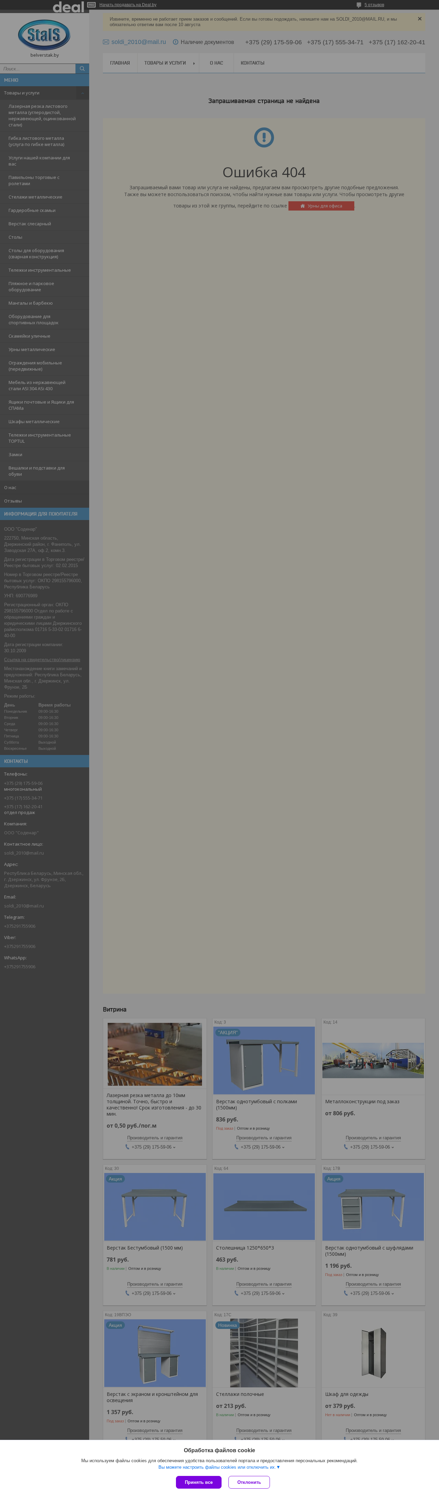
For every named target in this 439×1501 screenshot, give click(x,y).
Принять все (199, 1482)
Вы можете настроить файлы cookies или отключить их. (217, 1467)
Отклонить (249, 1482)
